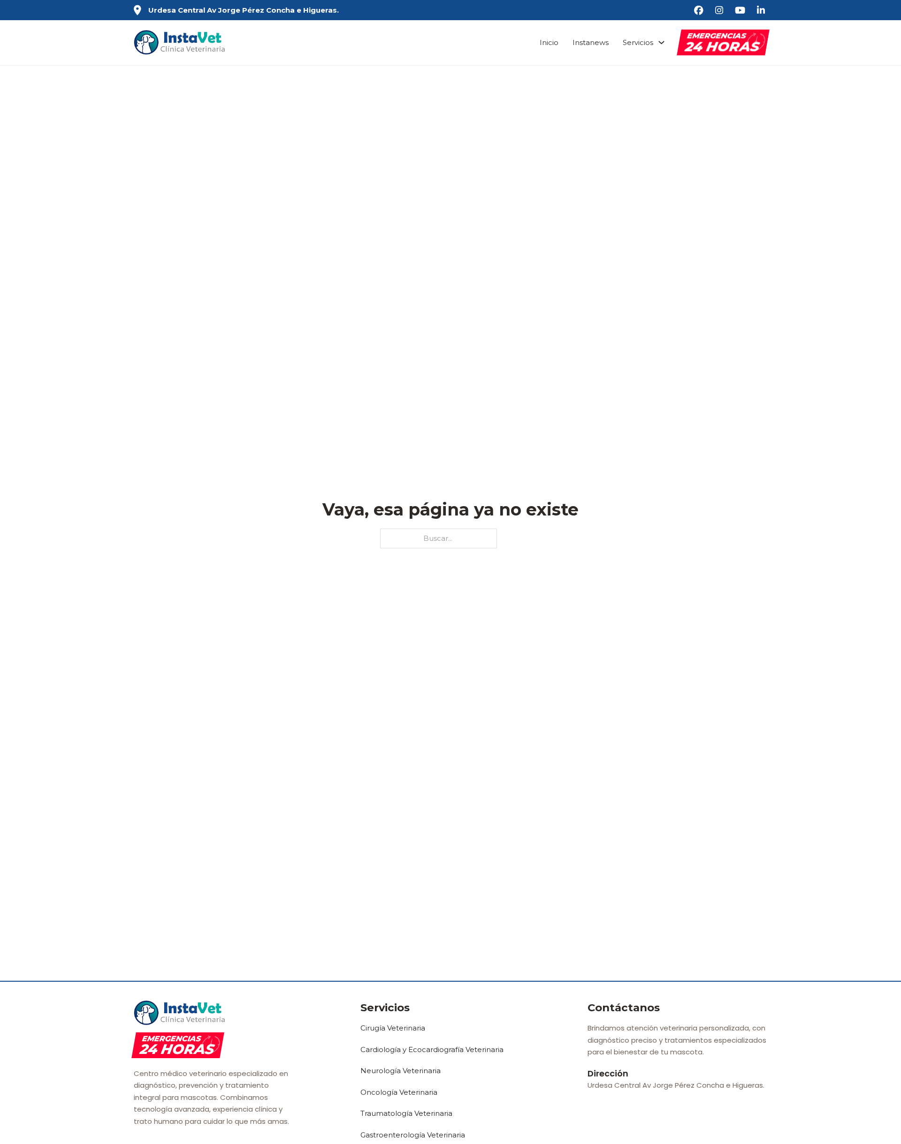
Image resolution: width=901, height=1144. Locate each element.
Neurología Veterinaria (400, 1070)
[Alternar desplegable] (661, 42)
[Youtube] (741, 10)
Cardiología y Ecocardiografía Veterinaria (432, 1049)
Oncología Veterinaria (398, 1092)
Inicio (549, 42)
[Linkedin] (762, 10)
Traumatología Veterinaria (406, 1113)
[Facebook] (700, 10)
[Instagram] (720, 10)
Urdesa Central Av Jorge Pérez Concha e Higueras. (243, 10)
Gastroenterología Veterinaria (412, 1134)
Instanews (591, 42)
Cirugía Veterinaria (392, 1027)
